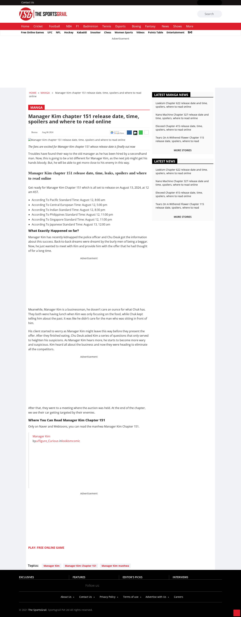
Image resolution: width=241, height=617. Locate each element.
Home (25, 26)
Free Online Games (32, 32)
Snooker (95, 32)
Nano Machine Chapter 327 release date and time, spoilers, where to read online (182, 116)
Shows (177, 26)
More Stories (183, 150)
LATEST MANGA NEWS (171, 95)
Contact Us (27, 2)
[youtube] (214, 3)
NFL (58, 32)
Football (54, 26)
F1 (77, 26)
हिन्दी (190, 32)
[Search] (218, 14)
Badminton (90, 26)
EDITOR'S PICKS (132, 577)
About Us (65, 596)
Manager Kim (41, 436)
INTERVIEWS (180, 577)
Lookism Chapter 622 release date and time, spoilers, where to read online (182, 104)
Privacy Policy (107, 596)
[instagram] (209, 3)
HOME (33, 92)
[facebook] (199, 3)
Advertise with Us (155, 596)
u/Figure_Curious (47, 441)
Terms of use (130, 596)
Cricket (38, 26)
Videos (140, 32)
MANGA (45, 92)
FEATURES (79, 577)
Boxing (136, 26)
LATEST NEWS (164, 161)
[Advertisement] (106, 65)
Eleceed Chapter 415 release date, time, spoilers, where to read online (179, 127)
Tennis (106, 26)
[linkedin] (220, 3)
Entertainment (175, 32)
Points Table (155, 32)
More (189, 26)
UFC (49, 32)
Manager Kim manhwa (115, 565)
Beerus (34, 132)
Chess (107, 32)
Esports (120, 26)
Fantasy (150, 26)
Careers (178, 596)
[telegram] (151, 585)
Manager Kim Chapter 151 (80, 565)
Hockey (68, 32)
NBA (69, 26)
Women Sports (124, 32)
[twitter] (204, 3)
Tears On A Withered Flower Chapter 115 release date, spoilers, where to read (180, 139)
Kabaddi (82, 32)
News (165, 26)
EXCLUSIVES (26, 577)
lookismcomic (71, 441)
